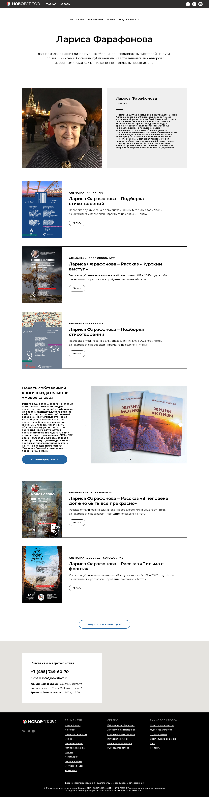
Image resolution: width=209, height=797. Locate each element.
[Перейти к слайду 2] (130, 459)
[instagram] (200, 4)
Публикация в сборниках (120, 725)
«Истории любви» (74, 766)
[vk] (194, 4)
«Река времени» (73, 761)
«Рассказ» (70, 729)
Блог (152, 743)
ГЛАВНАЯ (50, 4)
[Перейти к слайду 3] (133, 459)
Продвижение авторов (119, 743)
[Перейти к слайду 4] (135, 459)
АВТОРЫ (65, 4)
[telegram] (28, 731)
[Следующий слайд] (180, 425)
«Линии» (69, 739)
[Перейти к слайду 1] (127, 459)
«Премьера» (71, 757)
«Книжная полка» (74, 743)
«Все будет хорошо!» (76, 734)
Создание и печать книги (121, 734)
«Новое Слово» (72, 725)
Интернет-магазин (117, 739)
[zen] (33, 731)
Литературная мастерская (121, 729)
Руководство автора (118, 748)
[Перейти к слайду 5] (138, 459)
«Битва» (69, 752)
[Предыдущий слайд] (85, 425)
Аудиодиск (71, 770)
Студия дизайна (158, 734)
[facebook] (188, 4)
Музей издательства (161, 729)
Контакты (155, 748)
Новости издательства (162, 725)
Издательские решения (163, 739)
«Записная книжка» (75, 748)
